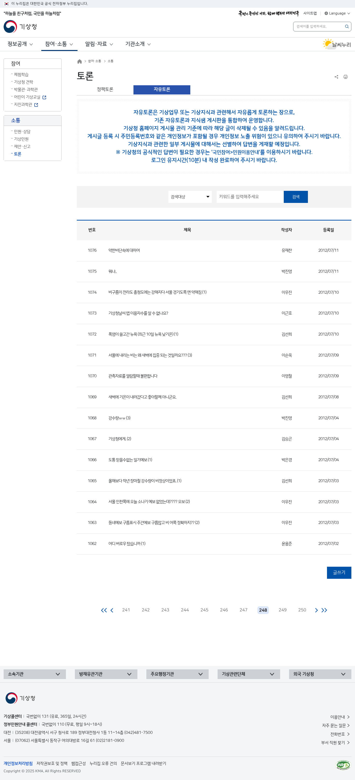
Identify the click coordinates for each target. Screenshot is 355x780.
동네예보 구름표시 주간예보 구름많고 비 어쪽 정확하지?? (151, 523)
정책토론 (105, 89)
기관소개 (135, 44)
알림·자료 (96, 44)
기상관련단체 (233, 674)
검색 (295, 197)
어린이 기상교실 (27, 97)
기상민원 (21, 139)
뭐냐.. (112, 271)
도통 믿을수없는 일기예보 (127, 460)
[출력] (345, 77)
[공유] (336, 77)
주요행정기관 (162, 674)
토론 (17, 154)
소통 (111, 61)
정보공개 (17, 44)
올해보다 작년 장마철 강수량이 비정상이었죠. (142, 481)
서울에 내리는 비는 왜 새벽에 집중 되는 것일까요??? (147, 355)
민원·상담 (22, 131)
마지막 (324, 610)
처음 (104, 610)
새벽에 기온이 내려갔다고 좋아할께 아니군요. (142, 397)
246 (224, 610)
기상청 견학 (23, 82)
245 (204, 610)
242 (146, 610)
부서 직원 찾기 (333, 743)
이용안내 (338, 717)
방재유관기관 (90, 674)
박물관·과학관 (26, 89)
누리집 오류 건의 (103, 763)
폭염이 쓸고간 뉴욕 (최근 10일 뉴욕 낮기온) (140, 334)
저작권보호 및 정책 (51, 763)
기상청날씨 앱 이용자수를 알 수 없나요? (138, 313)
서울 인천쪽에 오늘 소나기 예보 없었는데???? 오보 (146, 502)
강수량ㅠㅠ (116, 418)
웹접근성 (78, 763)
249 (283, 610)
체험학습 (21, 74)
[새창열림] (336, 44)
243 (165, 610)
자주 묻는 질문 (334, 725)
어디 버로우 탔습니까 (124, 544)
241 (126, 610)
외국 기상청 (303, 674)
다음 (316, 610)
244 (185, 610)
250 (302, 610)
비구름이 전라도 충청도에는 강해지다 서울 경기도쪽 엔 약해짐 (154, 292)
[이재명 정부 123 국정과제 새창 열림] (269, 13)
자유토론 (162, 89)
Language (337, 13)
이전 (112, 610)
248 (263, 610)
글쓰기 (339, 572)
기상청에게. (117, 439)
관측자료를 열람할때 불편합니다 (132, 376)
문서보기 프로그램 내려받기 (143, 763)
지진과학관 (23, 104)
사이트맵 (310, 13)
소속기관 (15, 674)
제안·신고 (22, 146)
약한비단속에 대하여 (124, 250)
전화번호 (338, 734)
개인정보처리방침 (18, 763)
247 (244, 610)
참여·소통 (56, 44)
